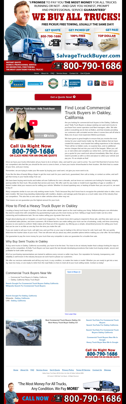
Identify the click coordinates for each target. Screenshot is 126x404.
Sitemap (107, 370)
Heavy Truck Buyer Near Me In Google (102, 342)
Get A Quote (85, 73)
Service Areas (61, 73)
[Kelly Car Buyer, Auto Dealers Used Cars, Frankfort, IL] (71, 84)
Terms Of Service (83, 370)
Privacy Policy (68, 370)
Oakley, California (22, 298)
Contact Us (74, 73)
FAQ (52, 73)
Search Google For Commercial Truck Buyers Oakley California (32, 283)
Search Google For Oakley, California (21, 296)
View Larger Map (70, 314)
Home (36, 73)
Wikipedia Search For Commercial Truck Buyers (26, 286)
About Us (44, 73)
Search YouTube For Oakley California (102, 325)
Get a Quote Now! (61, 97)
